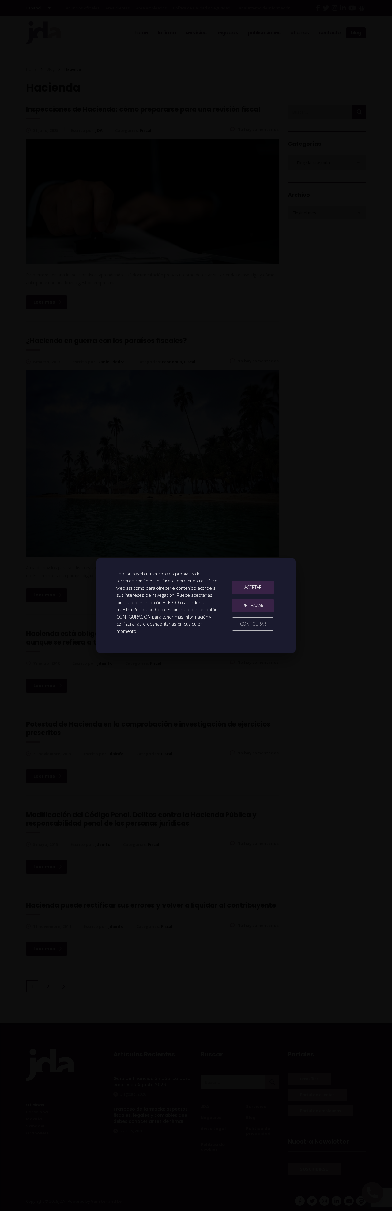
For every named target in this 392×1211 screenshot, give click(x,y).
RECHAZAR (253, 605)
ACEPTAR (253, 587)
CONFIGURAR (253, 624)
